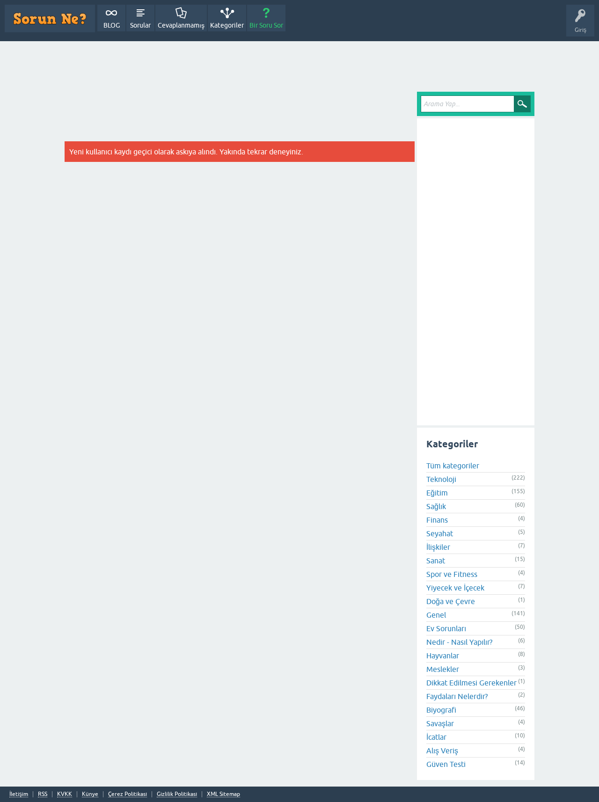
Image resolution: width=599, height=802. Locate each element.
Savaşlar (440, 723)
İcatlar (436, 736)
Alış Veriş (442, 750)
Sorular (140, 25)
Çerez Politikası (127, 794)
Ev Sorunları (446, 628)
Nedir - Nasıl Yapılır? (459, 641)
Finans (437, 519)
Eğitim (437, 492)
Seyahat (439, 533)
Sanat (435, 560)
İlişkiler (438, 546)
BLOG (111, 25)
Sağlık (436, 506)
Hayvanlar (442, 655)
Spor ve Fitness (451, 573)
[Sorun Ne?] (50, 18)
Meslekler (442, 668)
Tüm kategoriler (452, 465)
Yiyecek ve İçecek (455, 587)
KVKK (64, 794)
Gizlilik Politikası (177, 794)
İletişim (18, 794)
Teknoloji (441, 478)
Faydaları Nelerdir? (457, 696)
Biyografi (441, 709)
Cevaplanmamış (181, 25)
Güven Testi (446, 763)
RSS (42, 794)
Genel (436, 614)
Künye (90, 794)
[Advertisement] (299, 67)
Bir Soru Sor (266, 25)
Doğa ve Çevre (450, 601)
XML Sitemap (223, 794)
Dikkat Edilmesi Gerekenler (471, 682)
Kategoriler (227, 25)
